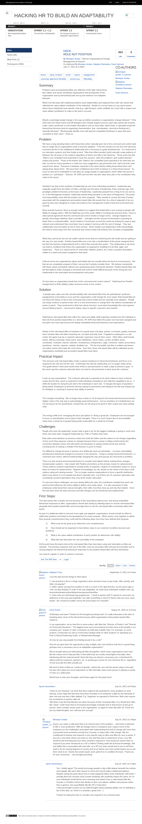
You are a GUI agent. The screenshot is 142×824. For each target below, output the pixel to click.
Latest (110, 566)
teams (43, 75)
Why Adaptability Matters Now (17, 33)
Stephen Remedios (101, 64)
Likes (125, 566)
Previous (2, 34)
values (77, 75)
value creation (56, 75)
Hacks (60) (12, 55)
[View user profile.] (125, 74)
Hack (67, 50)
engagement (89, 75)
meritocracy (75, 79)
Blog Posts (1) (13, 59)
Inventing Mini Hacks (94, 32)
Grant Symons (117, 64)
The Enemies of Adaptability (44, 32)
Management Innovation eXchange (19, 2)
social (68, 75)
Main (9, 50)
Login (117, 2)
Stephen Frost (56, 572)
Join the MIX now (49, 559)
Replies (132, 566)
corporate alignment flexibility (53, 79)
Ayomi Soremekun (47, 686)
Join (110, 2)
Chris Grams (55, 610)
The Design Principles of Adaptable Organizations (69, 33)
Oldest (118, 566)
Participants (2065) (15, 64)
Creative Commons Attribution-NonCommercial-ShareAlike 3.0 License (61, 816)
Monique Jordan (73, 59)
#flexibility (88, 79)
